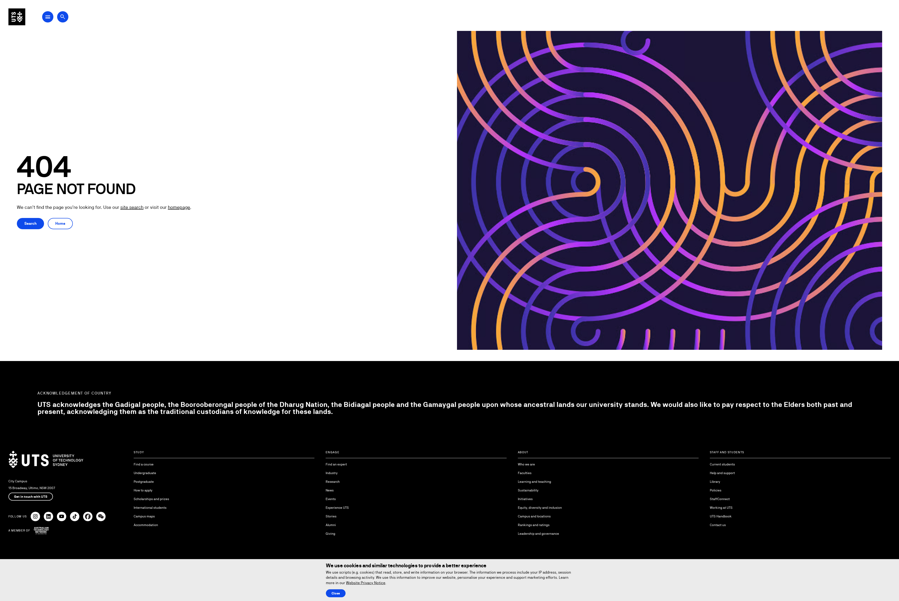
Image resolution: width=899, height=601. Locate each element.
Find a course (144, 464)
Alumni (331, 525)
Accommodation (146, 525)
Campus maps (144, 516)
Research (333, 481)
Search (30, 223)
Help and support (722, 473)
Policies (715, 490)
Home (60, 223)
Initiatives (525, 499)
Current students (722, 464)
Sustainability (528, 490)
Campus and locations (534, 516)
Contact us (718, 525)
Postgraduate (144, 481)
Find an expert (336, 464)
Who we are (526, 464)
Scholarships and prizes (151, 499)
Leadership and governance (538, 533)
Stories (331, 516)
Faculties (524, 473)
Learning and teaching (534, 481)
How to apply (143, 490)
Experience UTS (337, 507)
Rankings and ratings (533, 525)
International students (150, 507)
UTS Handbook (721, 516)
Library (715, 481)
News (330, 490)
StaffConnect (720, 499)
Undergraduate (145, 473)
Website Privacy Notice (365, 583)
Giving (330, 533)
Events (331, 499)
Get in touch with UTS (30, 496)
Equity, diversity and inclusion (540, 507)
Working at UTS (721, 507)
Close (336, 593)
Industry (332, 473)
